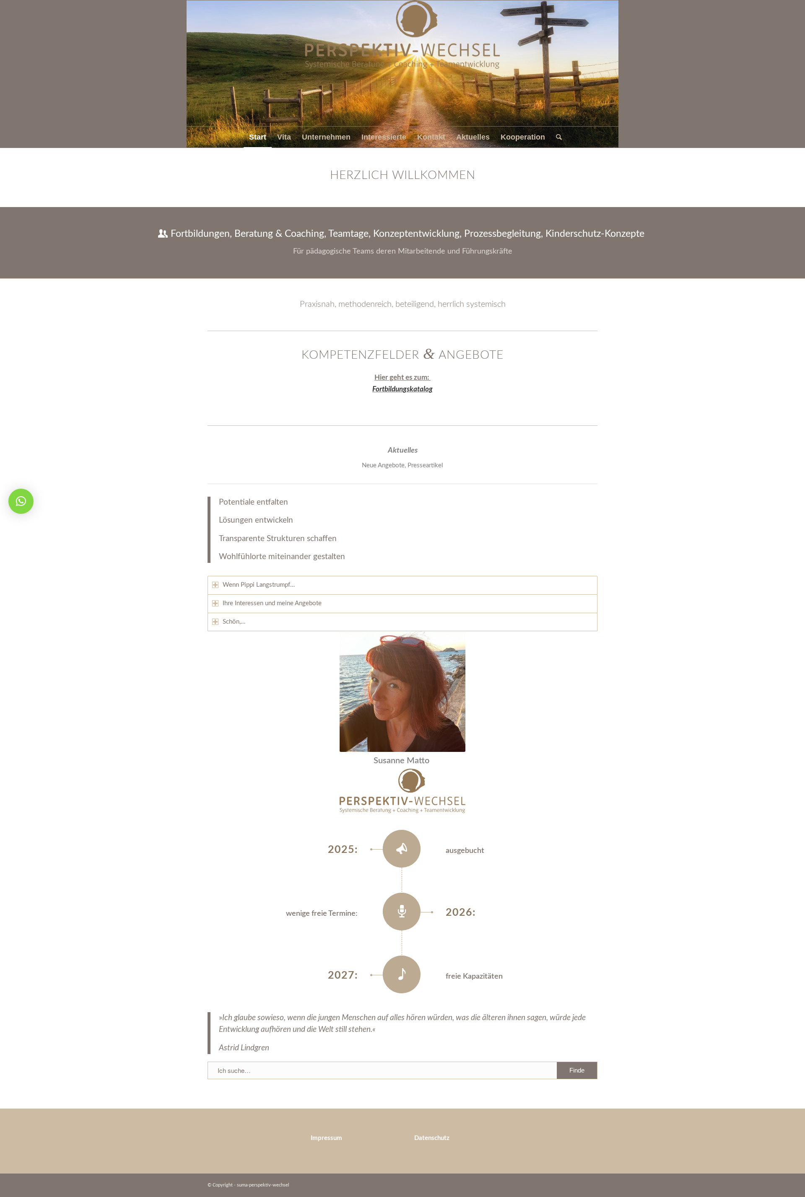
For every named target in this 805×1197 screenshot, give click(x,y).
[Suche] (556, 137)
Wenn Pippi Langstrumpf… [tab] (259, 585)
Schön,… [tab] (234, 622)
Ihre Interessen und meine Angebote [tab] (272, 603)
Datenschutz (431, 1138)
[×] (21, 501)
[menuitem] (258, 137)
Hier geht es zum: (402, 377)
